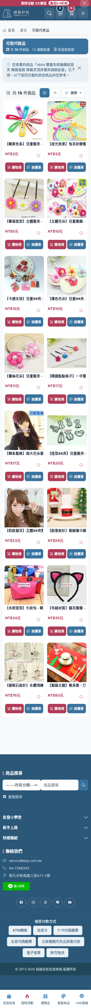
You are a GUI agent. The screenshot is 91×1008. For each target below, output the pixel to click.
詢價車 (36, 167)
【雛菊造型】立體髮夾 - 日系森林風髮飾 (24, 221)
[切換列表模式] (55, 92)
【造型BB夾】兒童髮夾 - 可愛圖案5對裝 (67, 453)
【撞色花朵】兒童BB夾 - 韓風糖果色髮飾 (67, 298)
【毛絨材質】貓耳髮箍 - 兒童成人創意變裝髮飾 (67, 607)
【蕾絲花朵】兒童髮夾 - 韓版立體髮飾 (24, 376)
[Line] (57, 902)
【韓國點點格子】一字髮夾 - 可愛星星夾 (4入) (67, 376)
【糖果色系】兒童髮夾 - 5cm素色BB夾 (24, 143)
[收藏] (38, 156)
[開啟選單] (83, 13)
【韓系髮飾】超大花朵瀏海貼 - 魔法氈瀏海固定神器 (24, 453)
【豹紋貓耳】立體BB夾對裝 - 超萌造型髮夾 (24, 530)
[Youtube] (70, 902)
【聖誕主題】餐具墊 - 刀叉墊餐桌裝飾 (67, 685)
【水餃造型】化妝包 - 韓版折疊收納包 (24, 607)
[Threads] (45, 902)
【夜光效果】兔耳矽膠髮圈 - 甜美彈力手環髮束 (67, 143)
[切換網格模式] (44, 92)
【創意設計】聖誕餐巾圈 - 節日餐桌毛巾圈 (67, 530)
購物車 (17, 167)
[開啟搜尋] (49, 13)
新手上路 (10, 827)
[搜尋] (83, 785)
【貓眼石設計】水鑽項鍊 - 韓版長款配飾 (24, 685)
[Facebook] (21, 902)
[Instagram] (33, 902)
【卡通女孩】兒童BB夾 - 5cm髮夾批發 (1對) (24, 298)
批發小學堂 (12, 817)
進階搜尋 (14, 796)
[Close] (79, 68)
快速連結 (10, 837)
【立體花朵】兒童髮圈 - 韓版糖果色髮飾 (67, 221)
